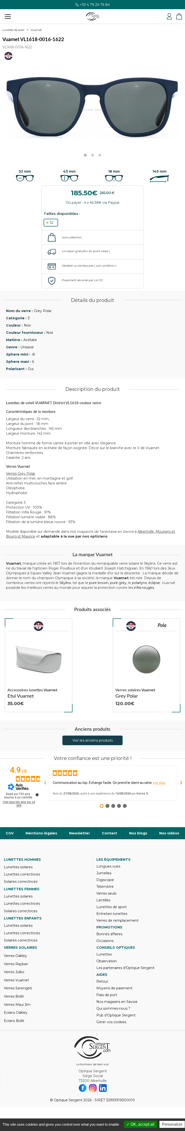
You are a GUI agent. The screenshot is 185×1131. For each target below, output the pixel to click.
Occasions (104, 941)
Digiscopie (105, 880)
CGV (9, 833)
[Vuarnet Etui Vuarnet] (38, 665)
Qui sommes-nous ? (113, 1008)
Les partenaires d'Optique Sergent (125, 968)
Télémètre (105, 886)
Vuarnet (36, 30)
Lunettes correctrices (22, 874)
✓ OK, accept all (140, 1124)
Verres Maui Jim (17, 1004)
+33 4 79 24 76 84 (95, 6)
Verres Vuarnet (16, 980)
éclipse (154, 583)
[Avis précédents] (45, 783)
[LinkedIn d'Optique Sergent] (103, 1088)
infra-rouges (144, 587)
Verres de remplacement (117, 920)
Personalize (172, 1124)
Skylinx (65, 583)
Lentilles (103, 900)
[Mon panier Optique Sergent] (179, 16)
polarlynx (139, 583)
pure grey (118, 583)
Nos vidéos (169, 833)
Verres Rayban (16, 964)
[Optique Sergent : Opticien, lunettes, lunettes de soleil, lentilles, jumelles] (92, 16)
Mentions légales (41, 833)
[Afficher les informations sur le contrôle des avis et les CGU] (37, 795)
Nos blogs (138, 833)
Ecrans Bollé (14, 1021)
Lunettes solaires (18, 867)
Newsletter (79, 833)
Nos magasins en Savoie (117, 1002)
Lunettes (104, 954)
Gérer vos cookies (111, 1022)
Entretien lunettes (111, 914)
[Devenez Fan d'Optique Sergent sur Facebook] (82, 1088)
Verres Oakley (15, 956)
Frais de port (106, 995)
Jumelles (103, 873)
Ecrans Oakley (15, 1012)
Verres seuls (106, 893)
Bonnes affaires (109, 934)
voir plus (159, 783)
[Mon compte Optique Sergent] (169, 16)
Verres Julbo (14, 972)
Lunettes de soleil (13, 30)
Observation (106, 961)
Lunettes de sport (111, 907)
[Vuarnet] (38, 626)
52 (51, 222)
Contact (109, 833)
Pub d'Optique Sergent (116, 1015)
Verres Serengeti (18, 988)
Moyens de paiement (114, 988)
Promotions (109, 927)
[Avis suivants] (181, 783)
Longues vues (108, 866)
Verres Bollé (14, 996)
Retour (102, 981)
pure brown (98, 583)
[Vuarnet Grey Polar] (146, 665)
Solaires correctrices (20, 881)
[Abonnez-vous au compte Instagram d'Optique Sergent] (93, 1088)
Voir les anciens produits (93, 740)
